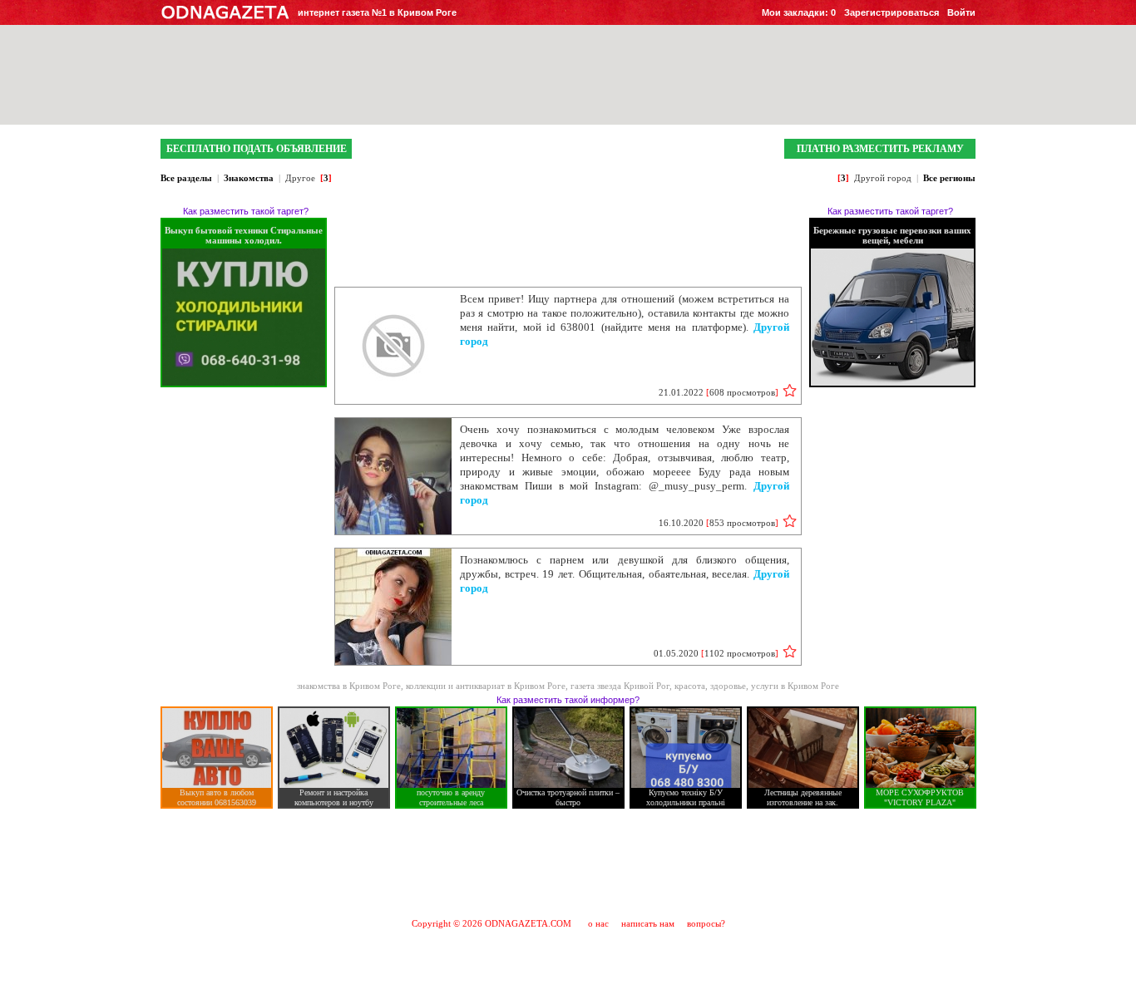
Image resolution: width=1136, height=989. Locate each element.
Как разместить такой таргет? (246, 211)
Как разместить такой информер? (568, 700)
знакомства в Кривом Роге (349, 686)
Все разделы (186, 178)
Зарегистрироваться (891, 12)
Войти (961, 12)
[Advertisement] (568, 862)
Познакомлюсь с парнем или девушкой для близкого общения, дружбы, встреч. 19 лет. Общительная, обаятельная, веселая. (624, 574)
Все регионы (949, 178)
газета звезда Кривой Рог (619, 686)
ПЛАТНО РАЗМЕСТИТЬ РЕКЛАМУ (880, 149)
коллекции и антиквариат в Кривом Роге (486, 686)
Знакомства (249, 178)
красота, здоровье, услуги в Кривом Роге (756, 686)
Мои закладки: (799, 12)
